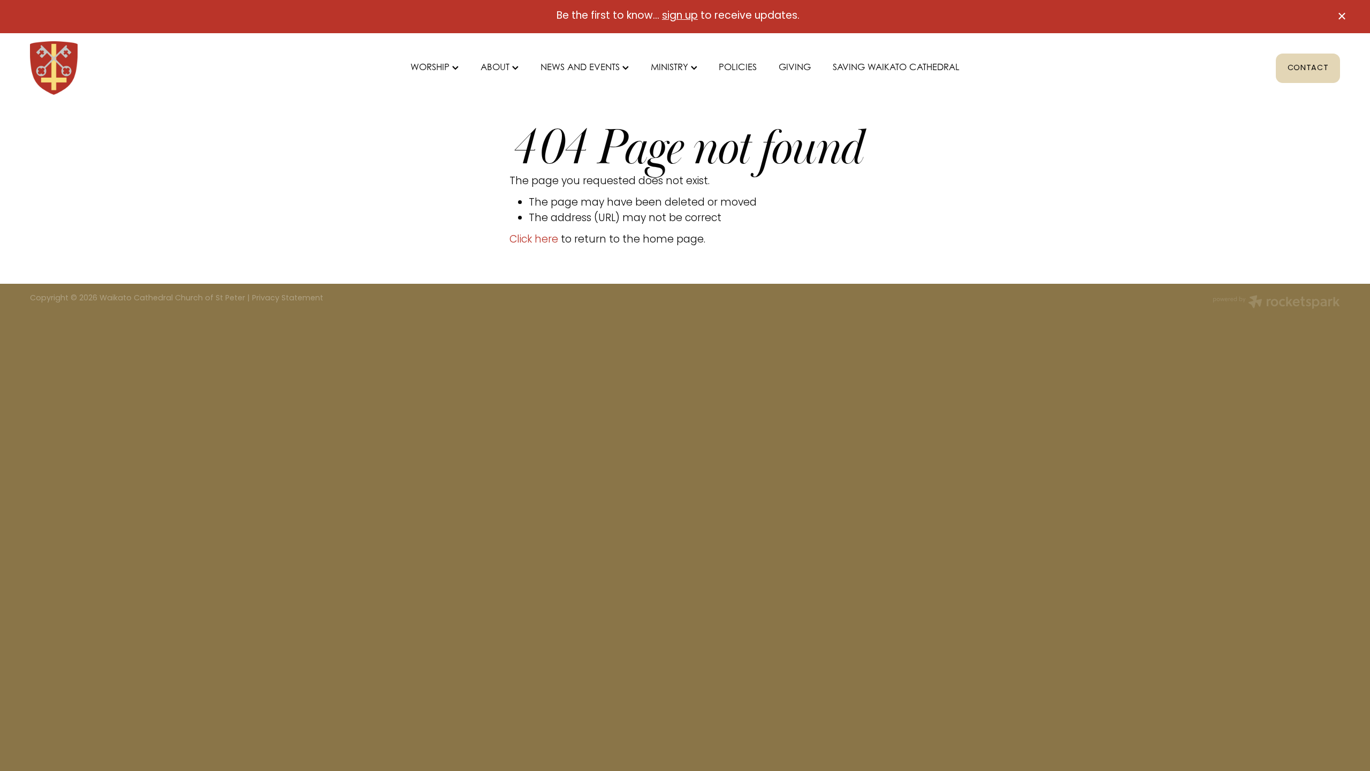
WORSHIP (431, 67)
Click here (533, 240)
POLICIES (738, 67)
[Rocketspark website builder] (1276, 303)
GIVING (795, 67)
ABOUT (496, 67)
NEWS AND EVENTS (581, 67)
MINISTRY (671, 67)
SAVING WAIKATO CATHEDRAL (896, 67)
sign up (680, 16)
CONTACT (1308, 68)
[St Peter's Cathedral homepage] (161, 68)
